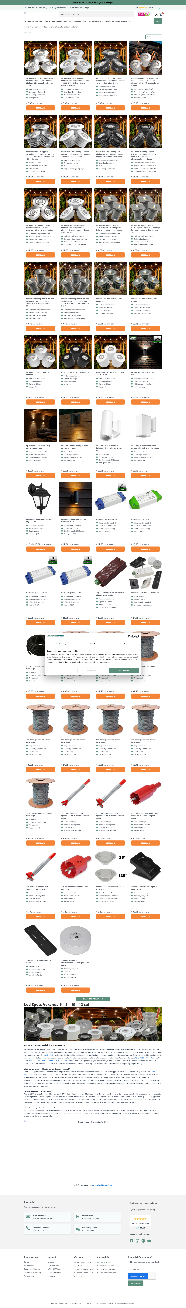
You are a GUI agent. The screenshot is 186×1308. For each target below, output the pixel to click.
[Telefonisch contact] (28, 1228)
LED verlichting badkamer (106, 1269)
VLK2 (137, 1058)
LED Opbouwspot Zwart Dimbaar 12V (75, 372)
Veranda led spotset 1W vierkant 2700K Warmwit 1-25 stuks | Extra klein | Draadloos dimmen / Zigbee (109, 227)
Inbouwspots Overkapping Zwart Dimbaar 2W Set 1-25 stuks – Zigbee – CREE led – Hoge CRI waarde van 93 (110, 153)
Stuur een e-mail (39, 1215)
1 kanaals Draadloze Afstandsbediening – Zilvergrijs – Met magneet (75, 962)
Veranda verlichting (104, 1262)
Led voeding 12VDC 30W (140, 519)
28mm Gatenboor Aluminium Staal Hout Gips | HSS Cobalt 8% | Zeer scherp (144, 815)
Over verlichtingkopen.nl (82, 1262)
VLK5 (152, 1058)
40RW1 (51, 1061)
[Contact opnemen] (78, 1229)
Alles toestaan (124, 670)
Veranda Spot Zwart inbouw (102, 1185)
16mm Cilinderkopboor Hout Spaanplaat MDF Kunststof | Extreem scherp (75, 815)
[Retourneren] (78, 1217)
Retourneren (87, 1215)
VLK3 (142, 1058)
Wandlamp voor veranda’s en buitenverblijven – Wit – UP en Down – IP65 (110, 448)
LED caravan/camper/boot (107, 1273)
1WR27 (44, 1061)
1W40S (38, 1061)
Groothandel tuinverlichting (83, 1269)
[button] (29, 21)
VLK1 (47, 1055)
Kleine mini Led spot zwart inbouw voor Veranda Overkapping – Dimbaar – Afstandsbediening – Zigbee (110, 80)
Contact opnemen (89, 1227)
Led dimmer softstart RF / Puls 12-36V (145, 593)
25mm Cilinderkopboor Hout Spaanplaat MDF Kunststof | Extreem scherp (110, 815)
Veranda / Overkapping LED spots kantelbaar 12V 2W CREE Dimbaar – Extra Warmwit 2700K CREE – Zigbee (39, 227)
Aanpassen (91, 670)
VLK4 (147, 1058)
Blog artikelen (78, 1266)
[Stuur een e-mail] (28, 1217)
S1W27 (31, 1061)
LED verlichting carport (105, 1266)
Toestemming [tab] (61, 644)
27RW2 (57, 1061)
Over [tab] (125, 644)
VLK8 (51, 1055)
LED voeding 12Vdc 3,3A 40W (36, 593)
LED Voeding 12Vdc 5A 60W (71, 593)
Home (26, 27)
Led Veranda (36, 27)
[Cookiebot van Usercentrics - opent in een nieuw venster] (129, 636)
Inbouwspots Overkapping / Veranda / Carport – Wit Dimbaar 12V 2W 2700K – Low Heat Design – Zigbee (75, 153)
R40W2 (67, 1061)
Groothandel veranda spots (83, 1273)
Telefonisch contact (41, 1227)
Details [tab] (93, 644)
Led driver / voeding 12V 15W (107, 519)
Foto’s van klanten (80, 1276)
